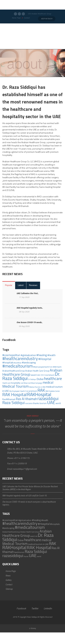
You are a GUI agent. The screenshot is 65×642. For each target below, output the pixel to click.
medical (48, 382)
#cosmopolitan (11, 355)
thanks (36, 403)
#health (51, 355)
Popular (8, 285)
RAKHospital (39, 394)
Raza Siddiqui (13, 402)
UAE (51, 402)
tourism (43, 403)
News (8, 575)
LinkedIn (47, 608)
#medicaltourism (17, 366)
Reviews (33, 285)
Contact (27, 18)
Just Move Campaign (35, 383)
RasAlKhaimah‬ (8, 399)
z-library (32, 628)
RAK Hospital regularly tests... (30, 307)
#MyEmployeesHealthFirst (42, 367)
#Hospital (44, 359)
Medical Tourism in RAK (37, 387)
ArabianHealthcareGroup (13, 370)
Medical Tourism (15, 386)
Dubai (40, 379)
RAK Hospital (14, 394)
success (29, 403)
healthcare (53, 379)
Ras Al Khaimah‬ (26, 398)
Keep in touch (46, 18)
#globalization (28, 355)
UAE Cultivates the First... (27, 293)
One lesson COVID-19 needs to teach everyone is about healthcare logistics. (29, 503)
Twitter (34, 608)
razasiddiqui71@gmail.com (25, 469)
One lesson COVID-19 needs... (29, 322)
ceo (38, 374)
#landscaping (29, 362)
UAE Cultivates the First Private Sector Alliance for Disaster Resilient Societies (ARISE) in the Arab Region (30, 488)
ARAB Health (57, 367)
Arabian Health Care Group (37, 370)
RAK (41, 390)
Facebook (21, 608)
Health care (6, 383)
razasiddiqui (48, 398)
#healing (41, 355)
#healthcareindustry (20, 358)
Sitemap (9, 589)
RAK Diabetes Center (52, 391)
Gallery (8, 580)
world (58, 403)
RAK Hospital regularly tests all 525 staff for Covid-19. (24, 495)
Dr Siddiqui (32, 379)
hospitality (15, 382)
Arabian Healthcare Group (27, 533)
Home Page (16, 18)
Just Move (24, 383)
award (33, 374)
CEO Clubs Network (47, 375)
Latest (21, 285)
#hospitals (8, 362)
